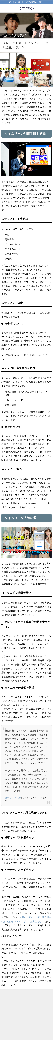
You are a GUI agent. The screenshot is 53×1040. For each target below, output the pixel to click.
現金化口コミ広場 (13, 797)
